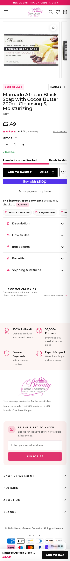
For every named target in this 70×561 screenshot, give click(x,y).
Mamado (55, 87)
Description (21, 223)
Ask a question (60, 131)
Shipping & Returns (26, 270)
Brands (10, 512)
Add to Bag (55, 555)
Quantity (10, 137)
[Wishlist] (58, 11)
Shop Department (19, 476)
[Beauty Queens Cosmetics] (35, 12)
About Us (12, 500)
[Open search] (50, 11)
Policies (11, 488)
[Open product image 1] (31, 50)
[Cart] (65, 11)
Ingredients (21, 246)
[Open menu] (6, 11)
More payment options (35, 191)
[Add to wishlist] (63, 172)
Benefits (18, 258)
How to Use (21, 235)
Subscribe (35, 456)
